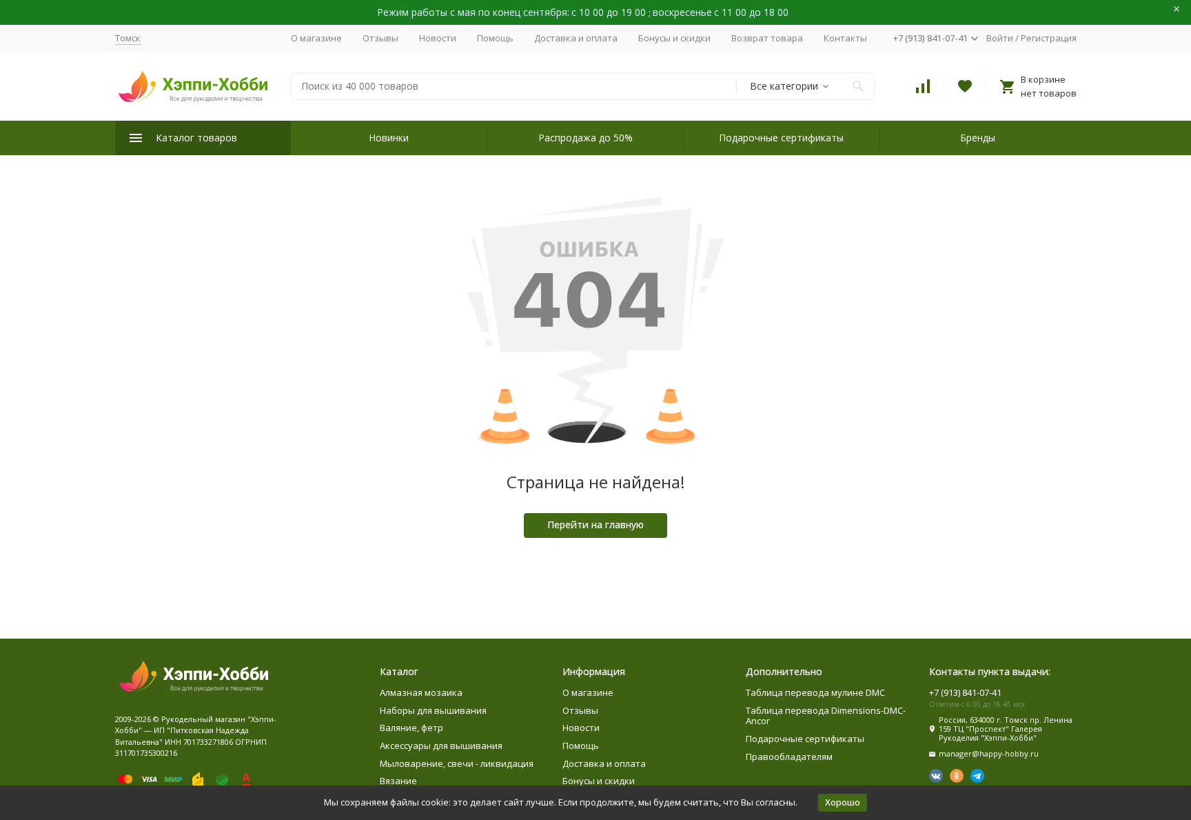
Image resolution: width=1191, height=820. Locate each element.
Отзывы (380, 38)
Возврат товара (767, 38)
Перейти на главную (595, 524)
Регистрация (1049, 38)
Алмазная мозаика (421, 692)
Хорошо (842, 802)
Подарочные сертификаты (781, 137)
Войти (999, 38)
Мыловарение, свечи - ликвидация (456, 763)
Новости (437, 38)
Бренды (977, 137)
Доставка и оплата (576, 38)
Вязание (398, 780)
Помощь (495, 38)
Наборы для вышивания (433, 710)
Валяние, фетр (411, 727)
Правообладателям (789, 756)
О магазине (316, 38)
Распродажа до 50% (585, 137)
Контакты (845, 38)
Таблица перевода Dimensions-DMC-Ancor (826, 716)
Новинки (389, 137)
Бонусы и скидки (674, 38)
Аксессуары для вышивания (441, 745)
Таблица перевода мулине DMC (815, 692)
